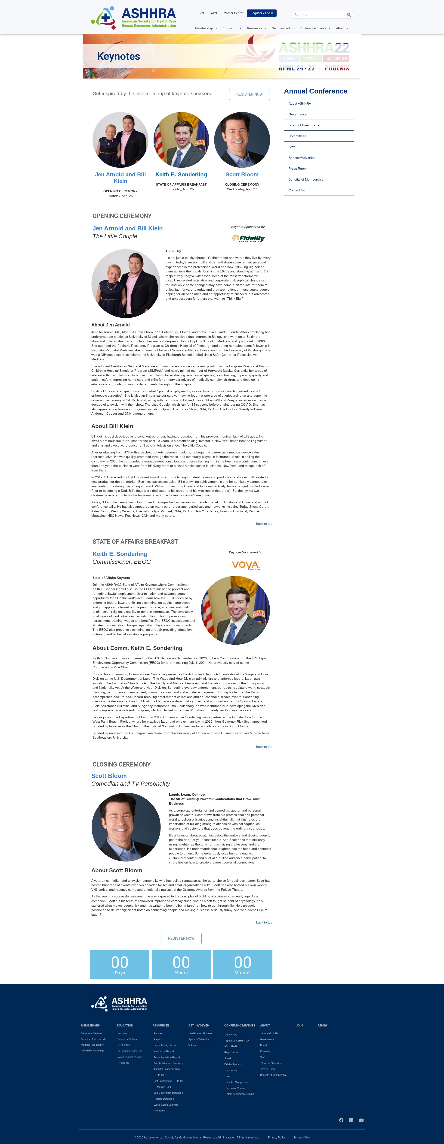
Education (230, 28)
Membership (204, 28)
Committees (297, 136)
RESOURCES (161, 1025)
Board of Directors (302, 125)
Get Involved (281, 28)
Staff (292, 147)
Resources (254, 28)
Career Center (234, 13)
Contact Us (297, 190)
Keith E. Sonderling (181, 174)
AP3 (214, 13)
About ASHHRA (300, 103)
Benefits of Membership (306, 179)
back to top (264, 523)
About (340, 28)
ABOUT (265, 1025)
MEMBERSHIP (90, 1025)
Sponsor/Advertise (302, 158)
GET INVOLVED (198, 1025)
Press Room (298, 168)
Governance (298, 114)
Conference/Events (312, 28)
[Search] (349, 14)
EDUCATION (125, 1025)
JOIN (200, 13)
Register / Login (261, 13)
